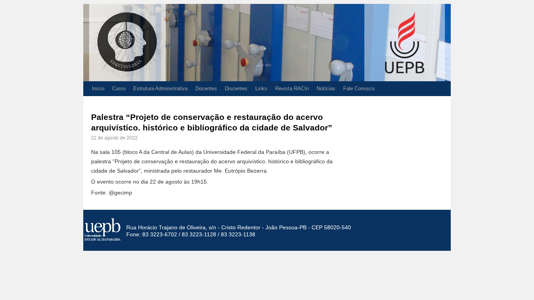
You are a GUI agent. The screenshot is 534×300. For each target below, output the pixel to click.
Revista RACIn (292, 88)
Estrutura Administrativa (160, 88)
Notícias (326, 88)
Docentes (206, 88)
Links (261, 88)
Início (98, 88)
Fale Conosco (359, 88)
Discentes (236, 88)
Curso (118, 88)
